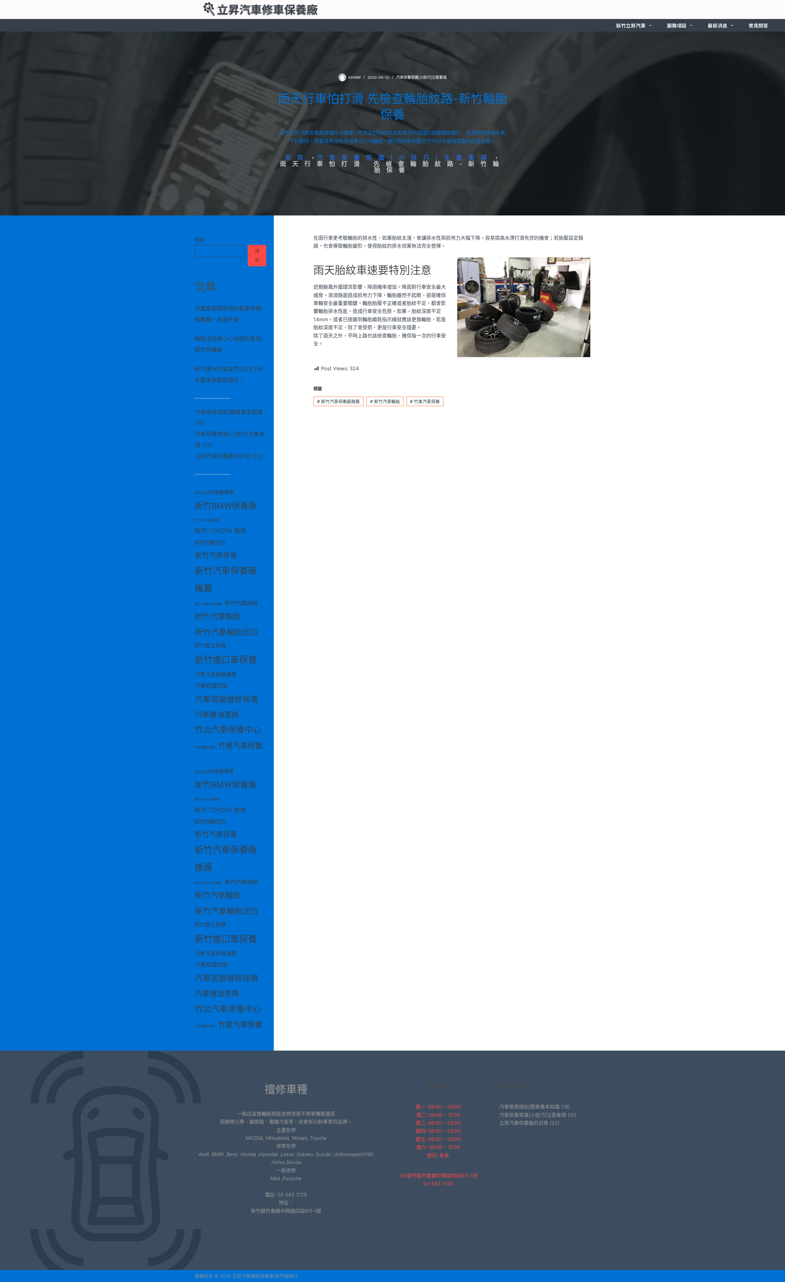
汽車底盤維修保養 (226, 699)
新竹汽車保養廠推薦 (338, 401)
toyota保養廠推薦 (214, 492)
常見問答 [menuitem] (758, 25)
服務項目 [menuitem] (677, 25)
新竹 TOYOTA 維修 (220, 530)
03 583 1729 (438, 1184)
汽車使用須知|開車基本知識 (229, 412)
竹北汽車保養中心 (228, 730)
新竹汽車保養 (216, 555)
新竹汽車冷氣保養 (208, 604)
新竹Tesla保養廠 (207, 520)
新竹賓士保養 (210, 645)
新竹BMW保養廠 (226, 506)
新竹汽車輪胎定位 (226, 632)
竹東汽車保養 (425, 401)
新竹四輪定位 (210, 542)
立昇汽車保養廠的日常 (222, 456)
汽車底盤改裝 (211, 685)
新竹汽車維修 (241, 603)
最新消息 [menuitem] (717, 25)
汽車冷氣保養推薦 (215, 674)
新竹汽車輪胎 (385, 401)
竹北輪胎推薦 (205, 747)
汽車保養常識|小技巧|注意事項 (421, 77)
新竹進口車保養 (226, 659)
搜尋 (199, 239)
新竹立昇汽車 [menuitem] (630, 25)
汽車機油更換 (217, 714)
